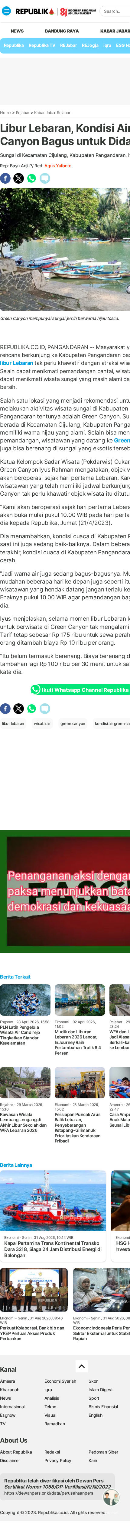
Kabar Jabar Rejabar (52, 112)
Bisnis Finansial (103, 1406)
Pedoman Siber (103, 1451)
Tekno (50, 1406)
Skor (93, 1381)
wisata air (42, 723)
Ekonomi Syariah (60, 1381)
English (95, 1415)
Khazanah (9, 1389)
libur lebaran (13, 723)
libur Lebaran (17, 363)
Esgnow (8, 1415)
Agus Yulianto (57, 165)
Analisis (51, 1398)
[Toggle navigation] (6, 11)
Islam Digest (100, 1389)
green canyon (72, 723)
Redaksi (52, 1451)
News (5, 1398)
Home (5, 112)
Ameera (7, 1381)
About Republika (16, 1451)
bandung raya (62, 30)
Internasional (12, 1406)
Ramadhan (54, 1423)
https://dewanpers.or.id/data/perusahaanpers (48, 1493)
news (17, 30)
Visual (50, 1415)
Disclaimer (10, 1460)
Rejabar (23, 112)
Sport (94, 1398)
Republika (14, 45)
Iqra (48, 1389)
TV (3, 1423)
